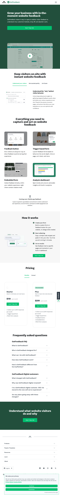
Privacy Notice (9, 482)
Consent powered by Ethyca (50, 492)
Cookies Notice (18, 482)
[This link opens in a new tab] (40, 468)
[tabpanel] (30, 99)
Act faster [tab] (44, 83)
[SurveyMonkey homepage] (4, 2)
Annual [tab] (33, 275)
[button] (30, 345)
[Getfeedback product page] (13, 2)
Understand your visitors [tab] (20, 83)
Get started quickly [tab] (34, 83)
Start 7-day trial (29, 28)
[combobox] (8, 468)
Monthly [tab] (27, 275)
